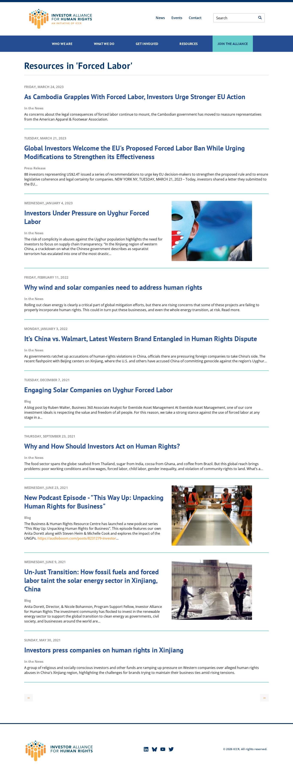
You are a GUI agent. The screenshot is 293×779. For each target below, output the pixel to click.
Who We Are (62, 44)
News (160, 17)
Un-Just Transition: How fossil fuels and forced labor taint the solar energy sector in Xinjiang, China (91, 580)
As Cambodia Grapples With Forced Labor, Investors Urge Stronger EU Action (134, 96)
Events (176, 17)
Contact (195, 17)
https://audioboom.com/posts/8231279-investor (77, 538)
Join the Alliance (233, 44)
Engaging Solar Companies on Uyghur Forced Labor (98, 389)
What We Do (104, 44)
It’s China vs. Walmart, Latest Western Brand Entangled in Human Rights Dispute (140, 338)
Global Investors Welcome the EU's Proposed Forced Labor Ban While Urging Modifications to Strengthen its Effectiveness (134, 152)
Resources (189, 44)
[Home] (60, 19)
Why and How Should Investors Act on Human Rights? (102, 446)
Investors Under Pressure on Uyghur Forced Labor (86, 217)
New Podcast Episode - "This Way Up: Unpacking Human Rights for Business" (93, 501)
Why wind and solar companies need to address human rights (113, 287)
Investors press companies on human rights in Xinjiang (103, 649)
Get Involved (147, 44)
